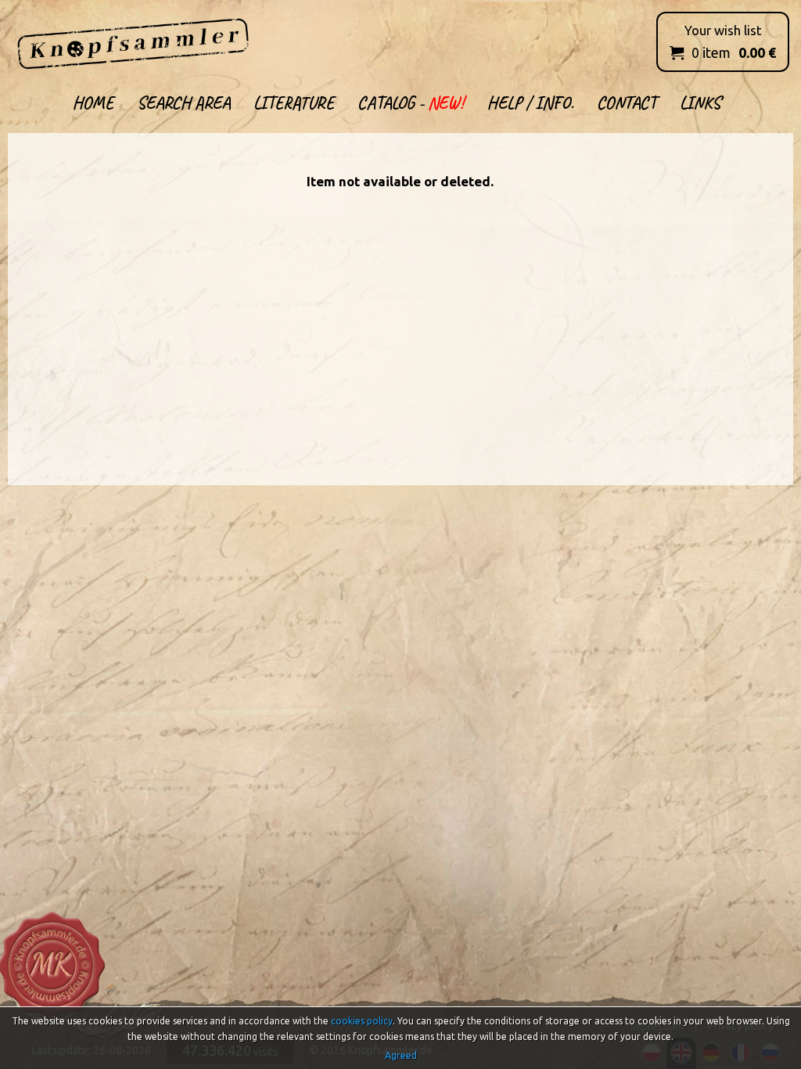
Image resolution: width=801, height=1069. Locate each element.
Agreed (401, 1055)
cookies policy (362, 1021)
